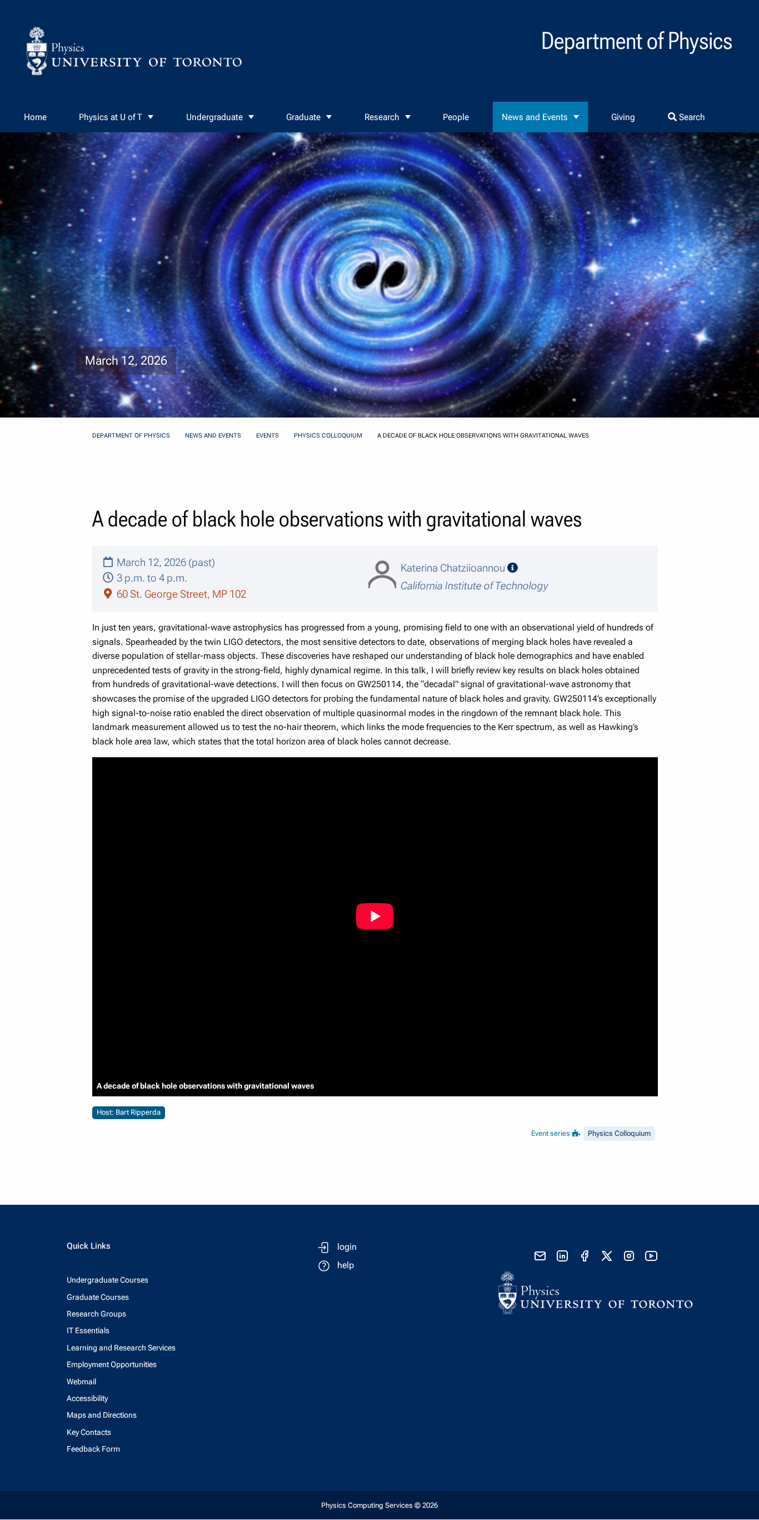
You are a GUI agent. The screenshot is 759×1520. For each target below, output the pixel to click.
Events (267, 435)
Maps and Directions (102, 1414)
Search (691, 117)
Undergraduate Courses (107, 1279)
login (347, 1246)
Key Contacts (89, 1432)
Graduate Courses (98, 1297)
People (456, 117)
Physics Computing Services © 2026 (379, 1505)
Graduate (303, 117)
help (345, 1265)
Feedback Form (93, 1448)
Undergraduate (214, 117)
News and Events (535, 117)
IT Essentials (88, 1330)
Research (382, 117)
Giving (623, 117)
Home (35, 117)
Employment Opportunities (112, 1364)
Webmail (81, 1381)
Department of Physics (131, 435)
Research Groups (96, 1313)
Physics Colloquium (328, 435)
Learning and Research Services (121, 1347)
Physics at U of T (110, 117)
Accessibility (87, 1398)
